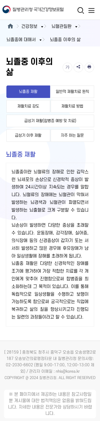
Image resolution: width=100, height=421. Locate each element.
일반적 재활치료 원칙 (72, 91)
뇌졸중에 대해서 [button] (21, 39)
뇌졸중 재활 (28, 91)
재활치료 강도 (28, 106)
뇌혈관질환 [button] (61, 26)
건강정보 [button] (29, 26)
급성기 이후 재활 (28, 135)
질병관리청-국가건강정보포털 (25, 10)
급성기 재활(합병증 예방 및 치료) (50, 121)
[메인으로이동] (10, 26)
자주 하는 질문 (72, 135)
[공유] (78, 67)
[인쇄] (89, 67)
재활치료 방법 (72, 106)
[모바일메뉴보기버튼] (91, 10)
